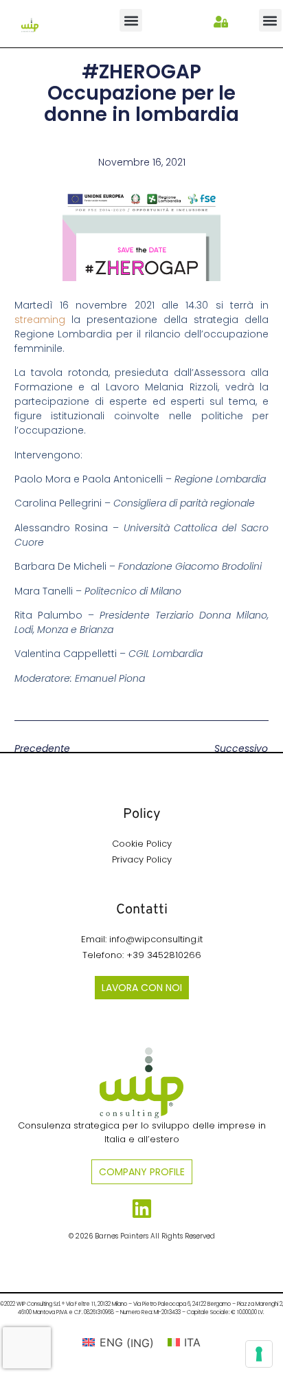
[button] (131, 20)
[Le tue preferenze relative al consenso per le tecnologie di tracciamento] (259, 1354)
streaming (39, 319)
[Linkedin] (141, 1208)
